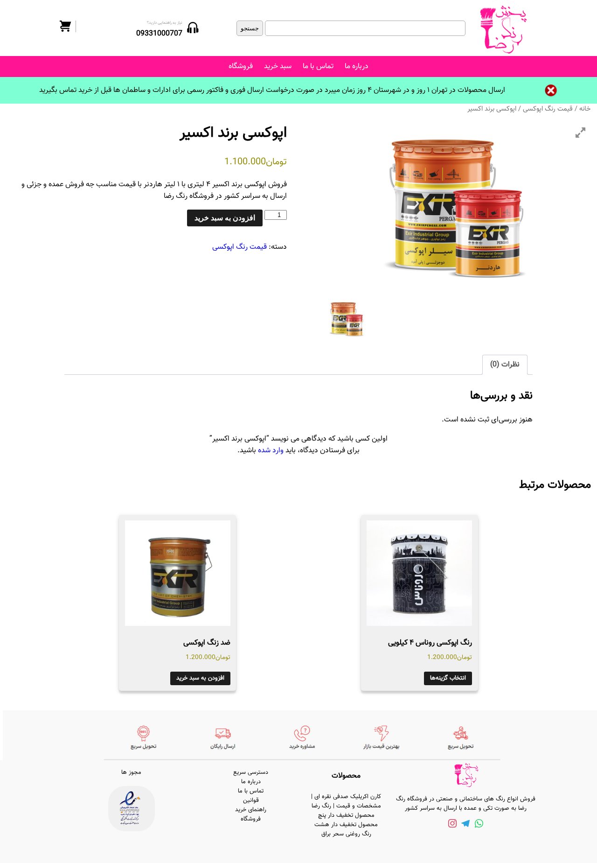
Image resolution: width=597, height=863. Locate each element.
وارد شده (271, 450)
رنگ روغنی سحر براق (346, 834)
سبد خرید (278, 66)
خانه (585, 109)
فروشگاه (241, 66)
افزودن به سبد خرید (224, 218)
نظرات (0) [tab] (505, 365)
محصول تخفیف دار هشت (346, 824)
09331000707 (159, 34)
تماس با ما (318, 66)
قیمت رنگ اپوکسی (548, 109)
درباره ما (356, 66)
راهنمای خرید (250, 809)
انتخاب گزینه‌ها (448, 678)
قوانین (251, 800)
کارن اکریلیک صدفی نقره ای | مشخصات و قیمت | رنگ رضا (346, 801)
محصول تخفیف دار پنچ (346, 815)
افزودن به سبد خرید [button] (200, 678)
